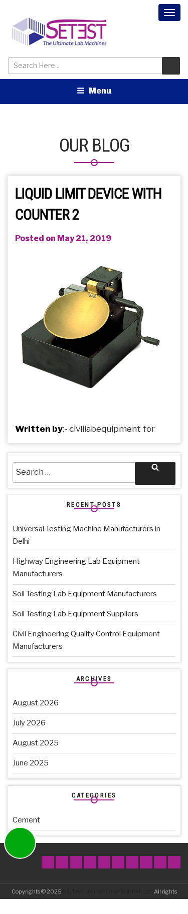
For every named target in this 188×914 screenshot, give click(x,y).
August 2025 (36, 742)
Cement (26, 819)
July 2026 (29, 722)
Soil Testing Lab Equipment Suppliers (75, 613)
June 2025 (31, 762)
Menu (100, 91)
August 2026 (36, 702)
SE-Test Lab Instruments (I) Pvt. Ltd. (108, 891)
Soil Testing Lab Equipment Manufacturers (85, 593)
